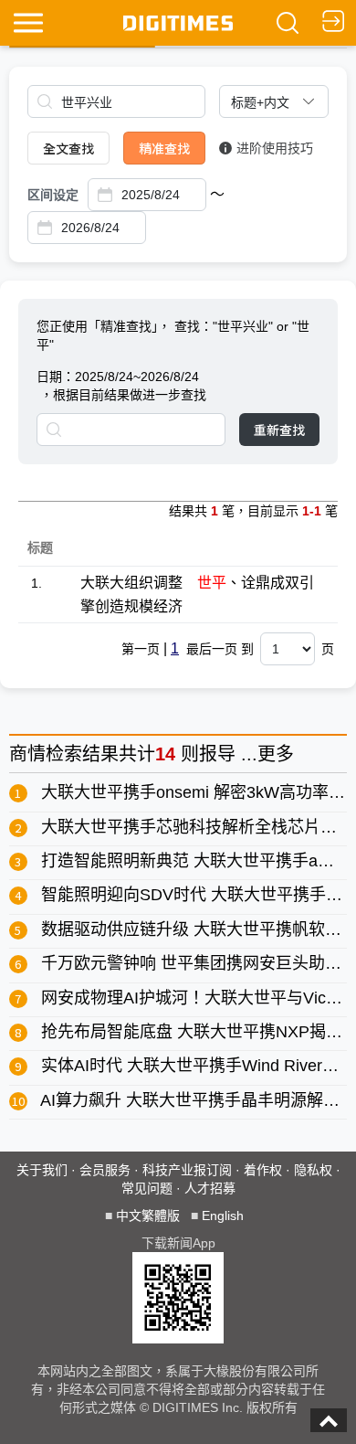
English (223, 1215)
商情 (27, 754)
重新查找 (279, 429)
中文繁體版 (148, 1215)
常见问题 (147, 1188)
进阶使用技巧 (274, 148)
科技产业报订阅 (187, 1170)
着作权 (263, 1170)
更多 (275, 754)
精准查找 (164, 148)
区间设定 (53, 194)
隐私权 (313, 1170)
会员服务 (105, 1170)
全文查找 (68, 148)
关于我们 (42, 1170)
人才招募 (210, 1188)
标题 (40, 547)
